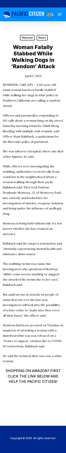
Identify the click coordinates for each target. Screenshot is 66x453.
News (42, 37)
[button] (60, 14)
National (27, 37)
